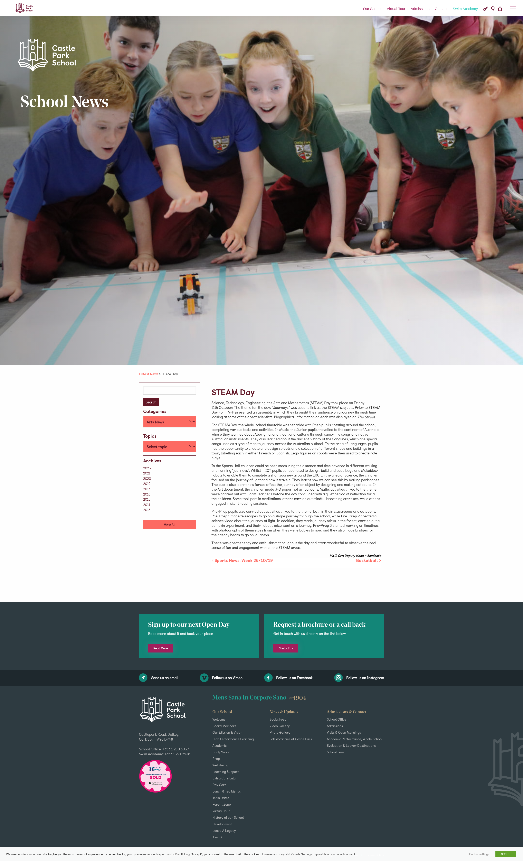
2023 (147, 467)
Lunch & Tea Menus (226, 791)
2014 (146, 504)
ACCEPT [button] (506, 854)
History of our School (228, 817)
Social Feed (278, 719)
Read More (160, 648)
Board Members (224, 725)
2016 (146, 494)
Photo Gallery (280, 732)
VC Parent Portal (485, 9)
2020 (147, 478)
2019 (146, 483)
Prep (216, 758)
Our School (372, 9)
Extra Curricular (224, 778)
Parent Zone (221, 804)
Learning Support (225, 771)
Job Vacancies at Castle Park (291, 738)
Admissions (420, 9)
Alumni (217, 836)
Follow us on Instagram (365, 677)
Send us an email (164, 677)
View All (169, 524)
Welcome (219, 719)
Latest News (148, 374)
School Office (336, 719)
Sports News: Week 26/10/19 (244, 560)
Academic (219, 745)
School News (64, 103)
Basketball (367, 560)
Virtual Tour (396, 9)
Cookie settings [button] (479, 854)
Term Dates (220, 797)
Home (501, 9)
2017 (146, 488)
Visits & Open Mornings (344, 732)
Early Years (220, 751)
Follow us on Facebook (294, 677)
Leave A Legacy (224, 830)
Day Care (219, 784)
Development (222, 823)
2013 (146, 509)
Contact (441, 9)
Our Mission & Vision (227, 732)
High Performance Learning (233, 738)
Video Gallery (280, 725)
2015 (146, 499)
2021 (146, 473)
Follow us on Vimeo (227, 677)
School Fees (335, 751)
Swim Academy (465, 9)
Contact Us (286, 648)
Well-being (220, 764)
